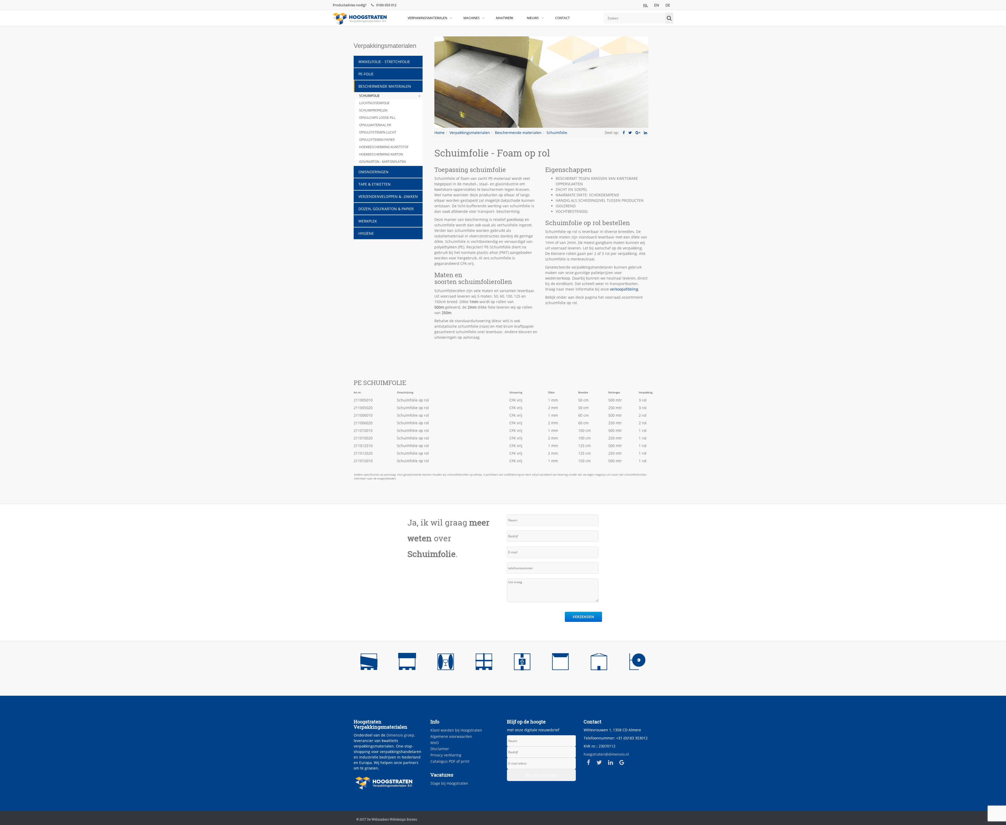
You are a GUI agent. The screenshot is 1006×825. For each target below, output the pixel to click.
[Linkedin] (610, 762)
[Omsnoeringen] (484, 663)
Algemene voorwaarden (451, 736)
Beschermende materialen (384, 86)
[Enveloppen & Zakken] (560, 663)
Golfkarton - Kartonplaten (382, 161)
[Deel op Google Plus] (638, 132)
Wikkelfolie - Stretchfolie (384, 61)
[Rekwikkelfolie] (369, 663)
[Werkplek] (637, 663)
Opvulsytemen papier (377, 139)
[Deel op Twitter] (630, 132)
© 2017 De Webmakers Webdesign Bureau (386, 819)
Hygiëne (366, 233)
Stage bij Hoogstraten (449, 783)
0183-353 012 (385, 5)
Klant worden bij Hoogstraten (456, 730)
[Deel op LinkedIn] (645, 132)
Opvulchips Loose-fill (377, 117)
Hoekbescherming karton (381, 154)
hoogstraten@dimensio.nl (606, 754)
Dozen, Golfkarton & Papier (386, 208)
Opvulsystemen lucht (377, 132)
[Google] (621, 762)
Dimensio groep (400, 735)
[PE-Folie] (407, 663)
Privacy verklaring (445, 754)
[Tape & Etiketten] (522, 663)
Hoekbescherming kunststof (383, 147)
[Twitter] (599, 762)
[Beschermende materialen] (445, 663)
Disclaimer (439, 748)
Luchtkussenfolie (374, 103)
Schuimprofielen (373, 110)
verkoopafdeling (624, 289)
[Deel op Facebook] (624, 132)
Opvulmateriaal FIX (375, 125)
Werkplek (367, 221)
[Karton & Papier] (599, 663)
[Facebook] (588, 762)
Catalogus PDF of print (449, 761)
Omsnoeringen (373, 171)
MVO (434, 742)
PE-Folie (366, 73)
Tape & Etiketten (374, 184)
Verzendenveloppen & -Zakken (388, 196)
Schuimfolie (369, 95)
